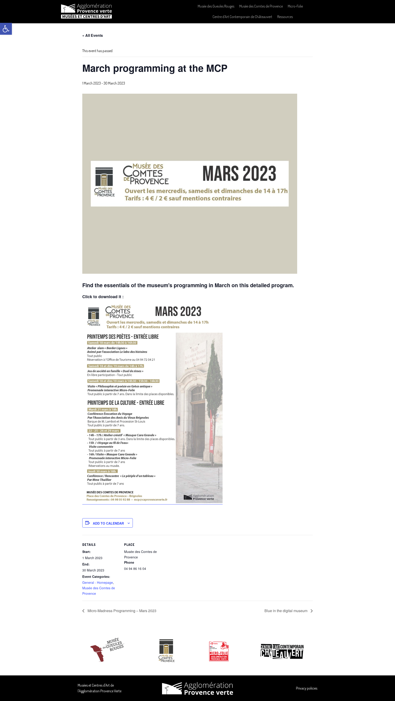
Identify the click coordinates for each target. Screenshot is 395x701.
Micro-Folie (295, 6)
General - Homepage (97, 582)
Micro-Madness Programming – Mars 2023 (121, 610)
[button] (6, 29)
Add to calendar (108, 523)
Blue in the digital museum (286, 610)
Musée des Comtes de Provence (261, 6)
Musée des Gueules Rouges (216, 6)
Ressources (285, 16)
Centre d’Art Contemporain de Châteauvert (242, 16)
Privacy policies (306, 688)
